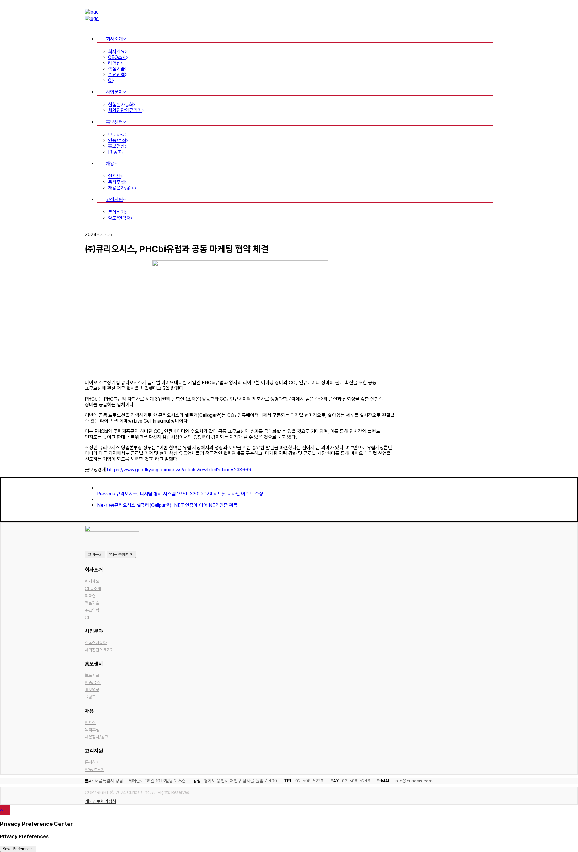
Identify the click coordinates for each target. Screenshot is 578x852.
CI (110, 80)
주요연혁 (116, 74)
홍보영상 (116, 146)
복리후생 (116, 182)
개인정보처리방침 (100, 801)
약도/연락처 (119, 218)
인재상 (114, 176)
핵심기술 (116, 69)
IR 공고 (115, 152)
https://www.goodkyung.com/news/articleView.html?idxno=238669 (179, 470)
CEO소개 (117, 57)
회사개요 (116, 52)
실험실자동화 (120, 105)
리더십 (114, 63)
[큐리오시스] (289, 15)
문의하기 (116, 212)
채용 (110, 164)
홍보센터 (114, 122)
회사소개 (114, 39)
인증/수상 (117, 140)
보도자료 (116, 135)
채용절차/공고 (121, 188)
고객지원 (114, 199)
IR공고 (90, 696)
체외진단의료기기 (125, 110)
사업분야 (114, 92)
